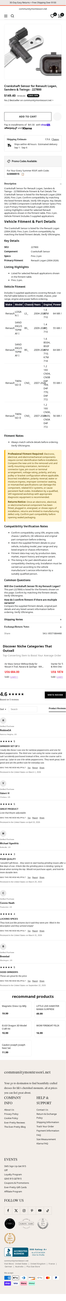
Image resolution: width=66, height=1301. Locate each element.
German (8, 1266)
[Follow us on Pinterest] (32, 1210)
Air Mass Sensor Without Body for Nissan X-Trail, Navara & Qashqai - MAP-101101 (24, 666)
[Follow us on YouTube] (40, 1210)
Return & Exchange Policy (47, 1115)
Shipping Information (48, 1122)
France (52, 1263)
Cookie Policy (11, 1118)
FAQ (39, 1135)
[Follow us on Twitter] (16, 1210)
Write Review (55, 695)
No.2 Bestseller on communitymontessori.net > (28, 100)
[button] (57, 116)
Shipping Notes (13, 619)
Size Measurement (46, 1139)
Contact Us (42, 1109)
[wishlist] (52, 16)
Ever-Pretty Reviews (14, 1122)
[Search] (12, 16)
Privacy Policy (11, 1113)
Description (10, 183)
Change (55, 139)
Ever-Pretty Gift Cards (15, 1187)
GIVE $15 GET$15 (13, 1178)
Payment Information (48, 1130)
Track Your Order (45, 1126)
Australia (19, 1266)
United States (21, 1263)
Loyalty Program (13, 1174)
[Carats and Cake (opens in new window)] (26, 1223)
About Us (9, 1109)
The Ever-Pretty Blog (15, 1126)
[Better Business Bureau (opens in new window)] (26, 1252)
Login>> (14, 676)
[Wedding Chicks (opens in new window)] (9, 1223)
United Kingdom (37, 1263)
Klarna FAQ (42, 1143)
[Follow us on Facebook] (8, 1210)
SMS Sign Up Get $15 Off (15, 1168)
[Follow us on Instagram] (24, 1210)
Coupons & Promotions (16, 1182)
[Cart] (60, 16)
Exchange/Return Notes (16, 626)
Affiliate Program (13, 1191)
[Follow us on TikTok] (48, 1210)
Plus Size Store (33, 1266)
